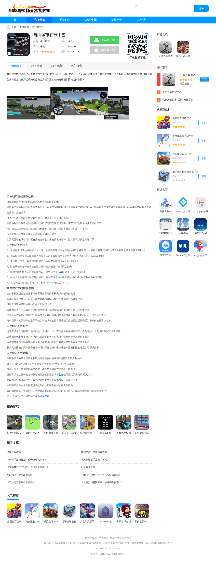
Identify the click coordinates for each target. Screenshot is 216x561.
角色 (16, 337)
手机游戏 (39, 20)
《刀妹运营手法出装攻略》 (95, 459)
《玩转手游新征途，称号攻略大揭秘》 (27, 459)
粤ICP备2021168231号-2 (112, 554)
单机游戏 (103, 538)
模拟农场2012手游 (181, 154)
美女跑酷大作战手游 (183, 136)
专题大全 (117, 20)
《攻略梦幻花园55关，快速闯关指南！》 (28, 467)
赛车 (63, 342)
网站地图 (126, 538)
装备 (61, 374)
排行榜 (141, 20)
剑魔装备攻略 (14, 452)
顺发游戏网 (43, 396)
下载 (204, 79)
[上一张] (37, 138)
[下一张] (98, 138)
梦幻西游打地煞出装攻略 (94, 452)
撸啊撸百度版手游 (181, 118)
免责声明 (115, 538)
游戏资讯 (91, 20)
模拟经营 (37, 27)
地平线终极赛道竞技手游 (185, 171)
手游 (21, 396)
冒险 (62, 272)
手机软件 (65, 20)
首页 (17, 20)
